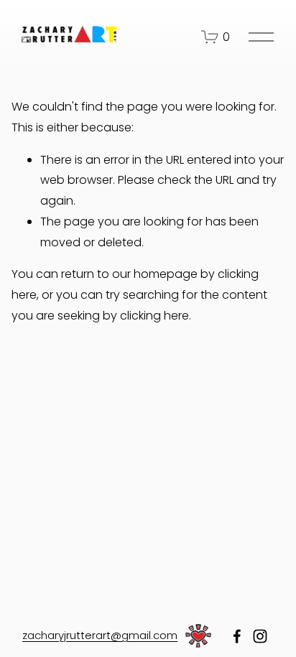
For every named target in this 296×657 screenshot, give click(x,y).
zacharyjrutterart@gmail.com (99, 635)
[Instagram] (260, 636)
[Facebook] (237, 636)
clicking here (154, 315)
